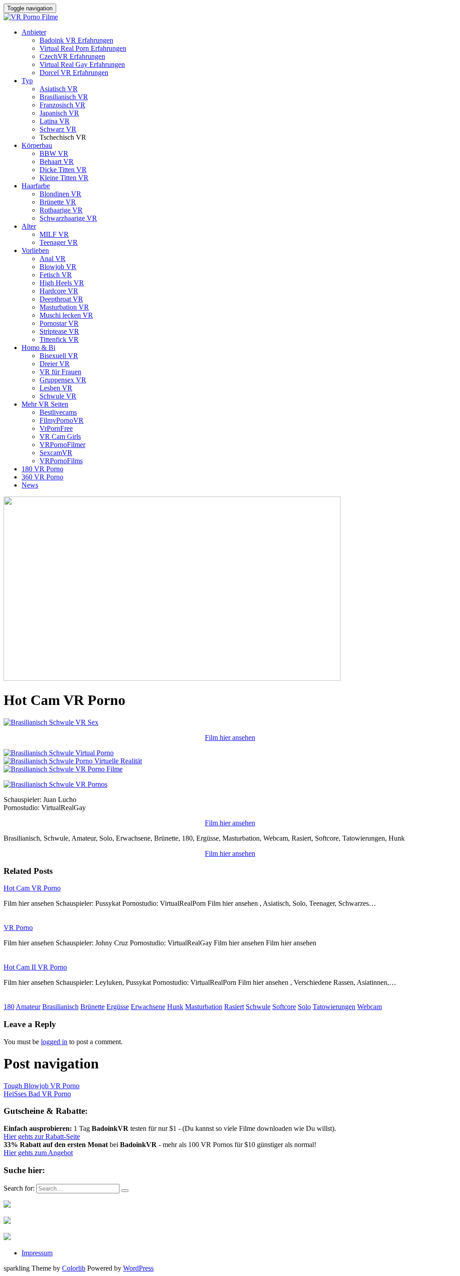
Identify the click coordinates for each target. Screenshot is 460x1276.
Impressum (37, 1253)
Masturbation (203, 1006)
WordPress (138, 1268)
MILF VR (54, 234)
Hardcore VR (59, 291)
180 (9, 1006)
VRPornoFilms (61, 461)
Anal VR (53, 258)
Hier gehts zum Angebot (38, 1152)
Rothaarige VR (61, 210)
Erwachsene (148, 1006)
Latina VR (55, 121)
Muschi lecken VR (66, 315)
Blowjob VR (58, 266)
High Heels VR (62, 283)
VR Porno (18, 927)
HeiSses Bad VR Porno (37, 1094)
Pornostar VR (59, 323)
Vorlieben (35, 250)
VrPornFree (56, 428)
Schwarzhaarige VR (68, 218)
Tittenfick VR (59, 339)
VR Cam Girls (60, 436)
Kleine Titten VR (64, 178)
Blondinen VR (60, 194)
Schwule (258, 1006)
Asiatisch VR (59, 89)
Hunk (175, 1006)
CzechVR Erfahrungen (72, 56)
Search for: (19, 1188)
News (30, 485)
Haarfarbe (36, 186)
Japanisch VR (59, 113)
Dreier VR (55, 364)
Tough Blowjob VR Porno (42, 1086)
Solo (304, 1006)
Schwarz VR (58, 129)
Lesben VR (56, 388)
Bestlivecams (58, 412)
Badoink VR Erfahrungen (76, 40)
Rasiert (234, 1006)
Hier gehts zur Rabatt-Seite (42, 1136)
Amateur (28, 1006)
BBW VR (54, 153)
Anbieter (34, 32)
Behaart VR (57, 161)
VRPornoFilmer (62, 444)
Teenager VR (59, 242)
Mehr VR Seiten (45, 404)
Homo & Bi (38, 347)
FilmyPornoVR (62, 420)
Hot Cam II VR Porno (35, 967)
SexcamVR (56, 452)
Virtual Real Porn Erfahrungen (83, 48)
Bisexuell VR (59, 355)
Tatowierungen (334, 1006)
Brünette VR (58, 202)
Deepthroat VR (61, 299)
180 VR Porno (42, 469)
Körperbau (37, 145)
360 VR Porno (42, 477)
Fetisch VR (56, 275)
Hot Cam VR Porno (32, 888)
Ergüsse (117, 1006)
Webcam (369, 1006)
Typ (27, 80)
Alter (29, 226)
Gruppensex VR (63, 380)
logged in (54, 1042)
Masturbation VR (64, 307)
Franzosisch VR (62, 105)
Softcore (284, 1006)
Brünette (92, 1006)
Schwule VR (58, 396)
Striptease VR (59, 331)
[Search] (124, 1190)
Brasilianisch (60, 1006)
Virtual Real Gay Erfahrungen (82, 64)
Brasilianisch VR (64, 97)
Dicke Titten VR (63, 169)
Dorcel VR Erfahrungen (74, 72)
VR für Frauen (60, 372)
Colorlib (73, 1268)
